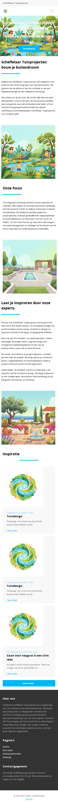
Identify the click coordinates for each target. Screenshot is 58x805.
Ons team (8, 750)
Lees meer (12, 530)
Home (6, 746)
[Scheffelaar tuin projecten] (5, 11)
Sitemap (7, 757)
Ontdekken (29, 48)
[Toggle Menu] (52, 11)
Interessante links (12, 753)
